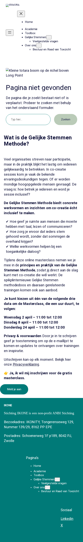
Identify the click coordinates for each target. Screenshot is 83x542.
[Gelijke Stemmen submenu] (49, 37)
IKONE (8, 405)
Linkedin (67, 519)
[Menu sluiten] (21, 14)
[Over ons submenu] (39, 45)
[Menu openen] (10, 32)
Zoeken (65, 119)
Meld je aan (14, 389)
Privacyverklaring (26, 364)
